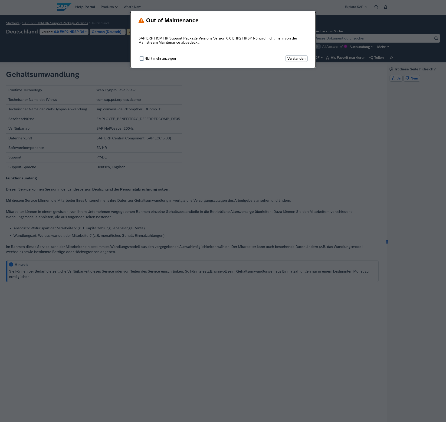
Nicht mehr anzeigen (160, 58)
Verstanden (296, 58)
